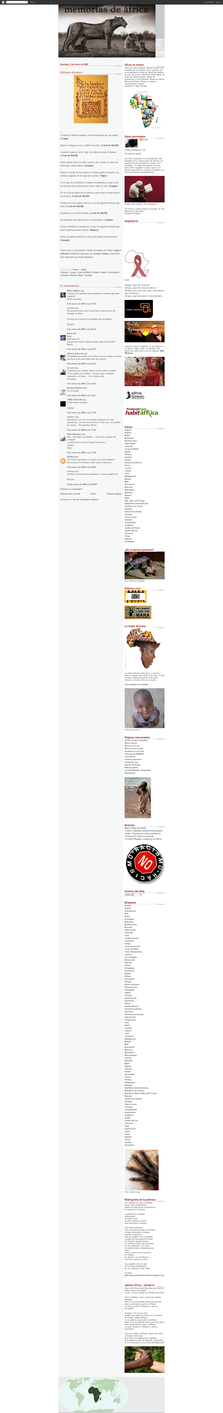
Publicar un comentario (71, 489)
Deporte (128, 963)
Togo (127, 1126)
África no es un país (134, 748)
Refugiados (130, 1082)
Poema (128, 1077)
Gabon (103, 272)
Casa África (130, 757)
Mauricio (129, 487)
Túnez (127, 536)
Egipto (128, 452)
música (128, 1058)
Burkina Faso (131, 441)
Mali (126, 482)
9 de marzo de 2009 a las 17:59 (81, 452)
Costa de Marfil (84, 272)
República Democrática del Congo (141, 1093)
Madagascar (130, 476)
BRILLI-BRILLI (73, 291)
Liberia (128, 471)
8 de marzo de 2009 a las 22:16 (81, 329)
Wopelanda (130, 773)
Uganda (128, 539)
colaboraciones (132, 938)
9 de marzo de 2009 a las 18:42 (81, 467)
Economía (129, 971)
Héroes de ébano (132, 765)
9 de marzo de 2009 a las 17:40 (81, 430)
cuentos (128, 954)
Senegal (88, 275)
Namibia (128, 492)
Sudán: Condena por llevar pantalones (143, 833)
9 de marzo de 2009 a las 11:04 (81, 384)
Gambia (128, 457)
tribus (127, 1131)
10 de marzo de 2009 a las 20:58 (82, 484)
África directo (131, 743)
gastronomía (130, 998)
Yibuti (127, 1139)
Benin (127, 435)
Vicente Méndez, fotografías (138, 770)
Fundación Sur (132, 762)
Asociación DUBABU (134, 754)
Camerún (129, 446)
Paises (128, 1071)
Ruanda (128, 509)
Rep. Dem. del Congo (135, 501)
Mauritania (129, 490)
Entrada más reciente (70, 494)
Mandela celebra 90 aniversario (148, 831)
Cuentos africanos (133, 759)
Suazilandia (130, 522)
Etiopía (96, 272)
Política (128, 1080)
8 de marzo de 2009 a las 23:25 (81, 364)
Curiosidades (131, 957)
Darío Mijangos (74, 434)
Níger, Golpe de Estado (135, 828)
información (113, 272)
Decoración (130, 960)
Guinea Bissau (131, 1006)
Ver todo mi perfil (133, 154)
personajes (130, 1074)
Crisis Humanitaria (133, 952)
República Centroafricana (136, 503)
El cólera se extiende (144, 836)
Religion (128, 1085)
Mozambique (131, 1055)
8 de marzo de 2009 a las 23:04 (81, 349)
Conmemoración (132, 946)
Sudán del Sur (131, 531)
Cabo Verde (130, 443)
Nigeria (128, 495)
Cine (127, 935)
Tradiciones (130, 1129)
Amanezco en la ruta (134, 751)
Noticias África (131, 767)
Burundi (128, 927)
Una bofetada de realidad (136, 684)
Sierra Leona (131, 517)
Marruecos (129, 484)
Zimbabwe (129, 541)
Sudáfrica (129, 525)
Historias (129, 1012)
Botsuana (129, 922)
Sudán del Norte (132, 528)
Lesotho (128, 1028)
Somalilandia (131, 1110)
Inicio (93, 494)
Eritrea (128, 976)
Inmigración (130, 1020)
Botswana (129, 438)
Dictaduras (130, 968)
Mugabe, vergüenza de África (147, 839)
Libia (127, 473)
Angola (128, 430)
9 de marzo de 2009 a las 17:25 (81, 413)
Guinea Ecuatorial (133, 462)
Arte (126, 914)
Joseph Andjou (101, 253)
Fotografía (129, 990)
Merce (70, 333)
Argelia (128, 433)
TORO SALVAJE (74, 400)
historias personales (134, 1014)
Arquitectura (130, 911)
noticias (128, 1069)
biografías (129, 919)
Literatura (64, 275)
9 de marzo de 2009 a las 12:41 (81, 395)
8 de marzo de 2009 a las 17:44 (81, 304)
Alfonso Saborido (75, 353)
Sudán (128, 1118)
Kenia (127, 465)
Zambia (128, 1142)
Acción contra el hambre (136, 740)
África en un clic (132, 746)
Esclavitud (129, 979)
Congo (73, 272)
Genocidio (129, 1001)
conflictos (129, 941)
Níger (80, 275)
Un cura (70, 368)
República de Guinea (134, 1090)
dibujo (128, 965)
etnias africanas (132, 984)
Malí (126, 1044)
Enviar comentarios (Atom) (85, 499)
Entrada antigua (114, 494)
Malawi (73, 275)
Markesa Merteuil (75, 388)
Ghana (128, 460)
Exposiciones (131, 987)
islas (127, 1022)
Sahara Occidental (133, 511)
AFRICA (70, 457)
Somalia (128, 520)
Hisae (145, 139)
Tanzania (129, 533)
